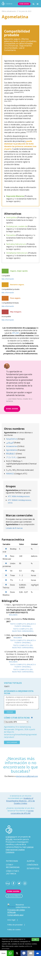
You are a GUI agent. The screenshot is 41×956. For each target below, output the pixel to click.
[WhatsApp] (10, 953)
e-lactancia (10, 836)
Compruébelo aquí (15, 915)
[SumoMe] (37, 953)
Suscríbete (15, 896)
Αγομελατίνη (11, 439)
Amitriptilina (11, 217)
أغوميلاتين (10, 442)
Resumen (13, 615)
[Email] (30, 953)
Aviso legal (11, 920)
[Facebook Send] (23, 953)
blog (8, 883)
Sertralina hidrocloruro (16, 244)
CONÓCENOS (32, 864)
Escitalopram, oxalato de (16, 226)
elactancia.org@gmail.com (27, 776)
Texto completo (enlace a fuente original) (23, 625)
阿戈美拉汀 (10, 453)
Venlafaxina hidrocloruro (17, 253)
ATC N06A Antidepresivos (19, 496)
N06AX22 (10, 473)
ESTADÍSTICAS (33, 868)
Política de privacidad (14, 925)
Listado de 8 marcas (14, 528)
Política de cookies (14, 929)
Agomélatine (11, 450)
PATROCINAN (12, 861)
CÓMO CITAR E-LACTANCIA (12, 872)
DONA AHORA (24, 4)
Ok (35, 939)
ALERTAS (31, 861)
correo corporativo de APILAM (22, 811)
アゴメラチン (11, 457)
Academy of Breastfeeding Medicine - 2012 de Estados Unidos (20, 801)
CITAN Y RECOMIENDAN (12, 866)
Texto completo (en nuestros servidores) (22, 630)
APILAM (15, 333)
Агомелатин (11, 446)
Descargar (12, 742)
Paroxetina (11, 235)
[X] (17, 953)
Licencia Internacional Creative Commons (19, 849)
